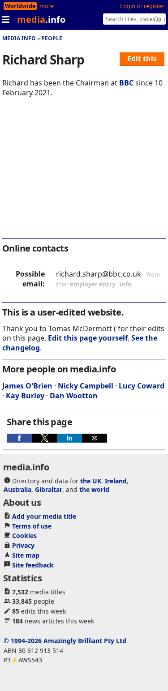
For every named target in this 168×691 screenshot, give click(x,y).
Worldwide (20, 6)
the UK (90, 481)
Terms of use (32, 526)
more (46, 6)
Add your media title (44, 516)
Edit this (142, 59)
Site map (25, 555)
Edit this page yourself (88, 338)
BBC (126, 83)
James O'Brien (27, 386)
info (125, 284)
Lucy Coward (141, 386)
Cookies (24, 535)
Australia (17, 489)
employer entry (92, 284)
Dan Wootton (74, 396)
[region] (84, 173)
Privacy (23, 545)
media (41, 19)
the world (94, 489)
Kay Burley (25, 396)
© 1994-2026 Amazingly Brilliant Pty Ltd (65, 640)
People (51, 38)
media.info (19, 38)
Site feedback (33, 565)
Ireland (116, 481)
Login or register (142, 6)
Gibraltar (48, 489)
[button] (19, 438)
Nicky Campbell (85, 386)
